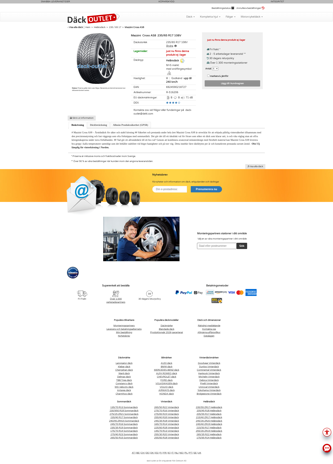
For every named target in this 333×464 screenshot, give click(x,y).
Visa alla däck (76, 27)
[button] (327, 432)
